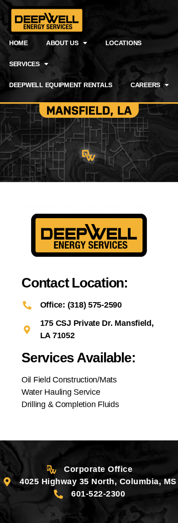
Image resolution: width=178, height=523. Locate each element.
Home (18, 43)
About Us (62, 43)
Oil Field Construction (59, 379)
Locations (123, 43)
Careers (145, 85)
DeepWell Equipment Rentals (60, 85)
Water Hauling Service (60, 392)
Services (24, 64)
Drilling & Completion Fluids (70, 404)
